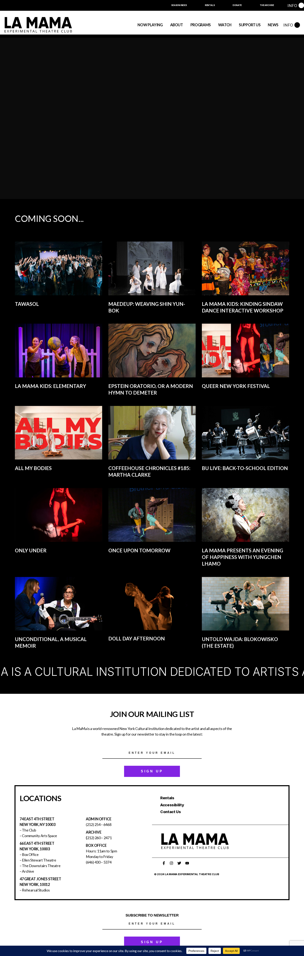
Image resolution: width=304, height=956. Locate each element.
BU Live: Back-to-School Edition (245, 468)
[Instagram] (171, 863)
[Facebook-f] (164, 863)
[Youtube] (187, 863)
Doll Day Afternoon (136, 638)
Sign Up (152, 771)
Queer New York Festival (236, 386)
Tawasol (27, 304)
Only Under (31, 550)
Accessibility (172, 805)
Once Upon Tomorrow (139, 550)
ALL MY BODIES (33, 468)
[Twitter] (179, 863)
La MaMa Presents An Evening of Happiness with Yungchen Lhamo (242, 557)
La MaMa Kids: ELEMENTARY (50, 386)
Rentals (167, 798)
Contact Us (170, 812)
